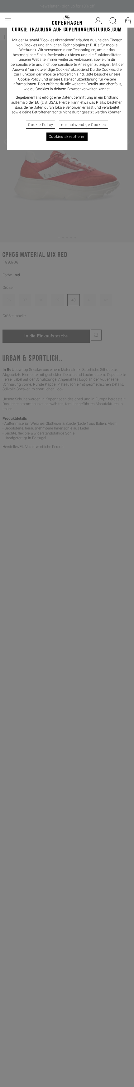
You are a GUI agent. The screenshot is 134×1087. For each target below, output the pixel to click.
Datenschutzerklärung (79, 79)
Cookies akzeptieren (67, 136)
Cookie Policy (40, 124)
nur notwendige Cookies (83, 124)
